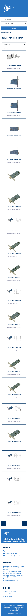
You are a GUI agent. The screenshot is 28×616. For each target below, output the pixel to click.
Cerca (14, 28)
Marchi (5, 38)
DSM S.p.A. (18, 613)
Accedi (3, 32)
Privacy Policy (8, 594)
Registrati (8, 32)
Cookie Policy (8, 596)
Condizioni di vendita (11, 591)
